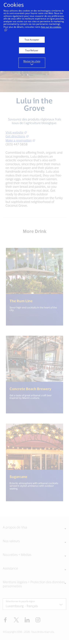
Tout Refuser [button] (31, 50)
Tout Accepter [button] (32, 39)
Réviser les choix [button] (31, 61)
